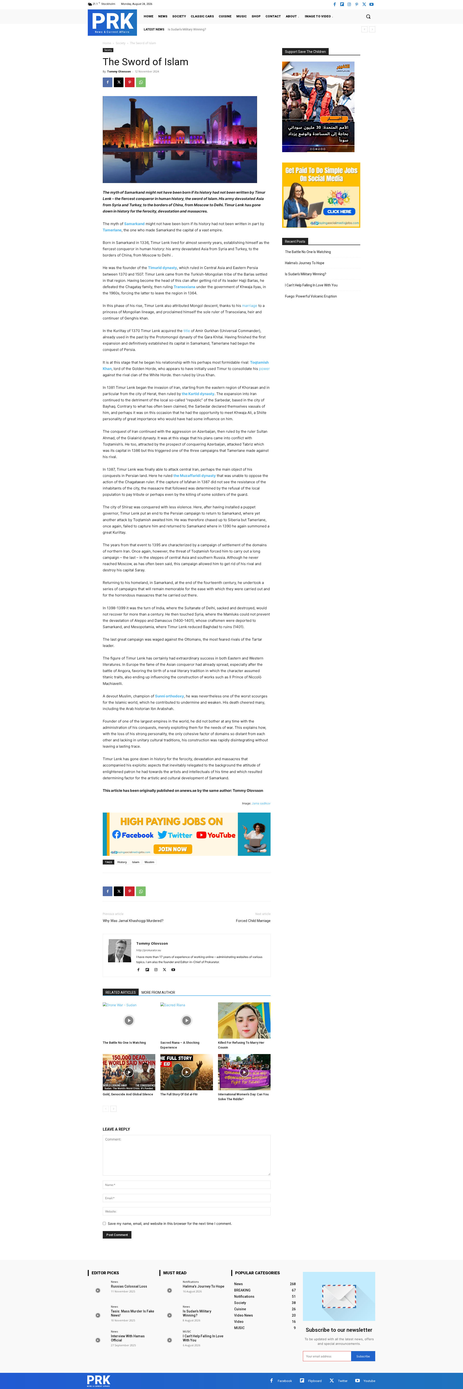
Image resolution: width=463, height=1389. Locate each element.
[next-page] (113, 1109)
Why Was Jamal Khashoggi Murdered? (133, 921)
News (114, 1281)
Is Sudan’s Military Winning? (305, 274)
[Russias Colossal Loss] (98, 1290)
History (122, 862)
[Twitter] (332, 1381)
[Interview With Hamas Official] (98, 1340)
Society (120, 43)
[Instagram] (349, 4)
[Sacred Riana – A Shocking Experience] (186, 1020)
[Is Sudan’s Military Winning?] (169, 1315)
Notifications (191, 1281)
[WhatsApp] (141, 82)
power (264, 368)
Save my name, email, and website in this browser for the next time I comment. (170, 1223)
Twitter (342, 1381)
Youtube (369, 1381)
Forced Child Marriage (253, 921)
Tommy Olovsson (119, 71)
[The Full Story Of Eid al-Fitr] (186, 1072)
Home (107, 43)
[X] (364, 4)
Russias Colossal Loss (129, 1286)
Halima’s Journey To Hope (304, 263)
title (187, 330)
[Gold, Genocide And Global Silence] (129, 1072)
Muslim (149, 862)
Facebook (285, 1381)
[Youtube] (371, 4)
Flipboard (315, 1381)
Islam (135, 862)
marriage (249, 305)
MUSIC (187, 1331)
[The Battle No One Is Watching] (129, 1020)
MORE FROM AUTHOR (158, 992)
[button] (368, 16)
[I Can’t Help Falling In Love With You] (169, 1340)
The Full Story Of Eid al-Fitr (179, 1094)
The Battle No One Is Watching (124, 1042)
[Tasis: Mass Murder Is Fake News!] (98, 1315)
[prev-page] (106, 1109)
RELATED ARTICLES (121, 992)
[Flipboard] (342, 4)
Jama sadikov (261, 803)
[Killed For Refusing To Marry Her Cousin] (244, 1020)
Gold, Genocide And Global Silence (128, 1094)
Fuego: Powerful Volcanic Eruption (311, 296)
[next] (372, 29)
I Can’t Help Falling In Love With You (192, 29)
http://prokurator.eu (148, 950)
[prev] (364, 29)
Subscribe (363, 1356)
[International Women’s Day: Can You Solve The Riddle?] (244, 1072)
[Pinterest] (357, 4)
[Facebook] (334, 4)
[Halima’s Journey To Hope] (169, 1290)
